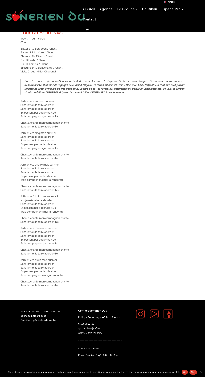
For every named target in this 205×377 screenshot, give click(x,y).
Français (170, 2)
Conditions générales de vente (38, 320)
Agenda (106, 9)
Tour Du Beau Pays (41, 33)
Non (193, 372)
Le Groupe (126, 9)
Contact (89, 19)
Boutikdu (149, 9)
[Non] (201, 372)
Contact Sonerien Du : (92, 310)
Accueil (88, 9)
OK (184, 372)
